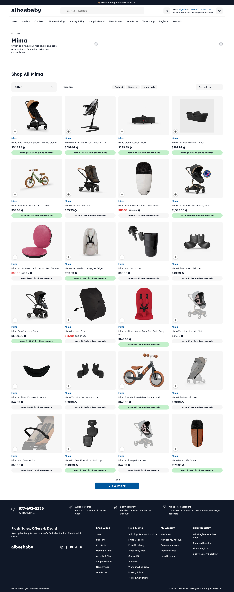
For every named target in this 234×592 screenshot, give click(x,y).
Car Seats (101, 545)
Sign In (183, 9)
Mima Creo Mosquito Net (78, 205)
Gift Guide (101, 572)
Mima (19, 33)
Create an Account (170, 545)
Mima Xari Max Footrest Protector (28, 397)
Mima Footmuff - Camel (184, 460)
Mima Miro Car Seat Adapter (186, 268)
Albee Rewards (168, 550)
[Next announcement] (222, 2)
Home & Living (103, 550)
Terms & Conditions (138, 577)
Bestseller (132, 87)
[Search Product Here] (65, 11)
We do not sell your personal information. (30, 588)
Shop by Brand (104, 561)
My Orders (166, 534)
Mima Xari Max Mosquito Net (187, 331)
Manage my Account (171, 539)
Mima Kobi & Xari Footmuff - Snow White (139, 205)
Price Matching (136, 545)
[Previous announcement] (12, 2)
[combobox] (102, 10)
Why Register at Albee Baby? (204, 536)
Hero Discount (168, 556)
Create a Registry (202, 543)
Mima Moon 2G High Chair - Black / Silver (86, 142)
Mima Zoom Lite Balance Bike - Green (30, 205)
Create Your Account (201, 9)
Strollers (100, 539)
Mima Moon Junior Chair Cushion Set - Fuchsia (35, 268)
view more (117, 486)
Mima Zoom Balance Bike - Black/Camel (139, 397)
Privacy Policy (135, 572)
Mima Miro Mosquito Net (184, 397)
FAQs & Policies (136, 539)
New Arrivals (149, 87)
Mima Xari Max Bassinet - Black (188, 142)
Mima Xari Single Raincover (132, 460)
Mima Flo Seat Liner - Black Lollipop (83, 460)
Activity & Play (103, 556)
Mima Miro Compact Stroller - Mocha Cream (34, 142)
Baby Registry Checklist (205, 553)
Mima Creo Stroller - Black (24, 331)
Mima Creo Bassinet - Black (132, 142)
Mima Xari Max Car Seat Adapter (82, 397)
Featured (119, 87)
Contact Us (134, 556)
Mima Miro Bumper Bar (23, 460)
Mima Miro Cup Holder (129, 268)
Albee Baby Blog (136, 550)
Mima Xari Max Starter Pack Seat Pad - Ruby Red (141, 333)
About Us (133, 561)
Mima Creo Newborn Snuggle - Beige (84, 268)
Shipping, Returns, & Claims (142, 534)
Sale (98, 534)
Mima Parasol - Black (76, 331)
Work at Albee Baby (138, 567)
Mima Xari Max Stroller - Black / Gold (191, 205)
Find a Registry (201, 548)
